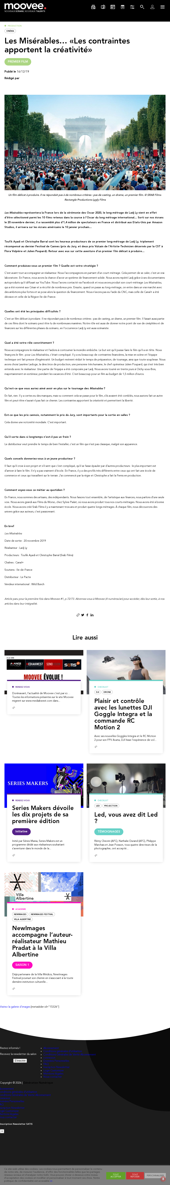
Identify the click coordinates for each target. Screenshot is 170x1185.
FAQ (46, 1064)
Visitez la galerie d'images (15, 1007)
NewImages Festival (42, 915)
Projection (110, 806)
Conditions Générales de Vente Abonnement (69, 1054)
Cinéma (10, 31)
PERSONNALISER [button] (155, 1176)
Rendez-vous (22, 687)
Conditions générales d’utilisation (62, 1051)
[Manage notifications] (163, 1179)
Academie (20, 909)
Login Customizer (53, 1070)
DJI (97, 692)
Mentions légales (53, 1073)
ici (51, 1181)
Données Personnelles (56, 1061)
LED (98, 806)
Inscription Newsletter (56, 1067)
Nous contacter (52, 1077)
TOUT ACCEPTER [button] (116, 1176)
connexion (49, 1058)
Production (15, 26)
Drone (107, 692)
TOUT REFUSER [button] (134, 1176)
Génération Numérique (38, 1083)
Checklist (103, 687)
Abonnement (51, 1048)
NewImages (20, 915)
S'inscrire (20, 1060)
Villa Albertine (22, 919)
